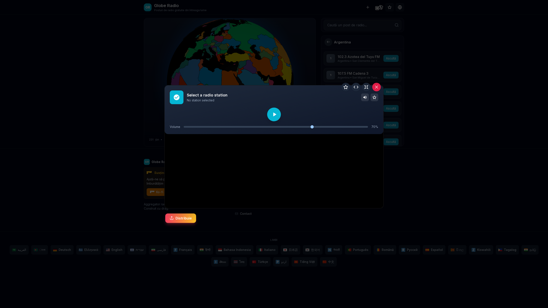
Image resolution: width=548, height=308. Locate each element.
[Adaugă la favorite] (345, 87)
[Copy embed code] (356, 87)
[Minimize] (366, 87)
